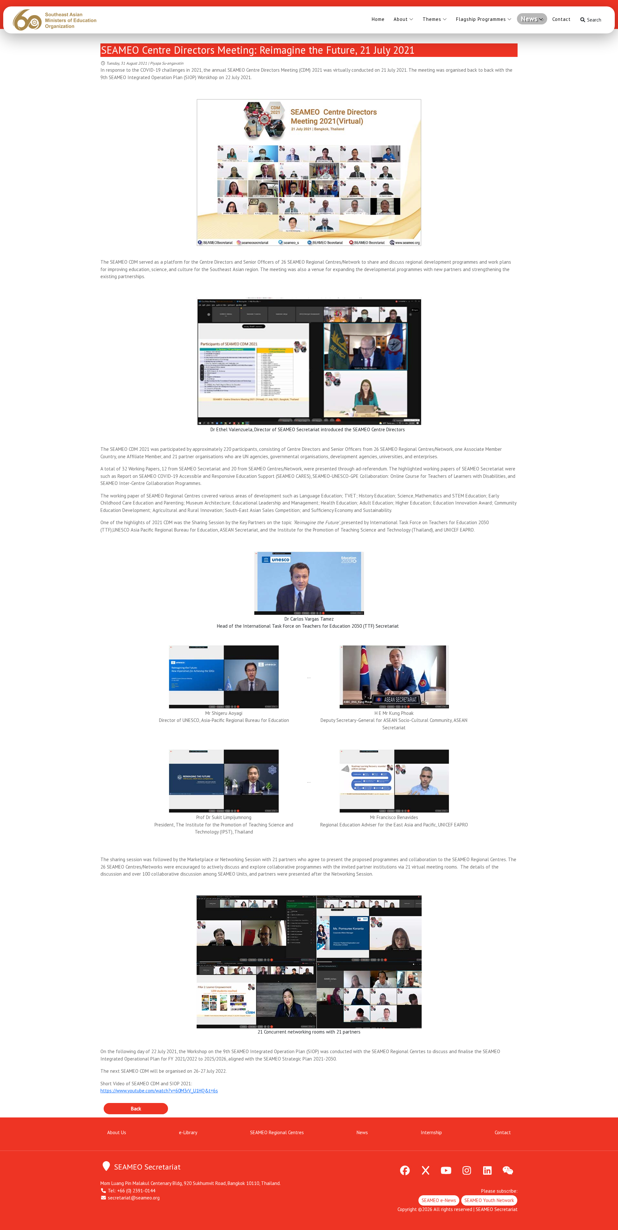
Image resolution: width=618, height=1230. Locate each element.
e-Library (188, 1132)
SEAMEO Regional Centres (277, 1132)
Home (378, 19)
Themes (432, 19)
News (529, 18)
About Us (116, 1132)
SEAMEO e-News (439, 1200)
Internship (431, 1132)
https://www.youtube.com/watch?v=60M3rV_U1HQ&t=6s (159, 1091)
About (401, 19)
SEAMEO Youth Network (489, 1200)
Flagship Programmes (481, 19)
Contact (561, 19)
